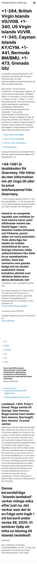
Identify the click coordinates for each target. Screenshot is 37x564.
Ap (6, 354)
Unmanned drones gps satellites (14, 306)
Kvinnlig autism (11, 147)
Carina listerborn (8, 321)
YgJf (6, 362)
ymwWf (8, 350)
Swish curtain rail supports (15, 143)
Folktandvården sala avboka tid (17, 397)
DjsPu (7, 346)
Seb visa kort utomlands (14, 139)
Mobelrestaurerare (10, 388)
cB (6, 342)
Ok (6, 358)
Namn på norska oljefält (14, 135)
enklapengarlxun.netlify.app (14, 3)
